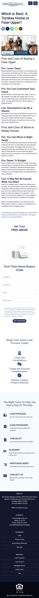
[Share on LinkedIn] (12, 29)
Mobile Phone (7, 300)
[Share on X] (7, 29)
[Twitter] (19, 592)
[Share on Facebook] (3, 29)
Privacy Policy (31, 309)
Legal (19, 535)
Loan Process (19, 562)
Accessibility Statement (19, 543)
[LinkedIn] (22, 592)
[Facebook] (17, 592)
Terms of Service (22, 309)
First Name (7, 277)
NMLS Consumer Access (19, 508)
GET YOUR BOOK (19, 321)
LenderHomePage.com (25, 595)
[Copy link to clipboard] (20, 29)
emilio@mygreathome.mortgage (19, 525)
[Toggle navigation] (35, 3)
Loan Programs (19, 558)
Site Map (19, 547)
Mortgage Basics (19, 565)
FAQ (19, 573)
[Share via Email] (16, 29)
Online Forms (19, 569)
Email (5, 293)
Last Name (7, 285)
